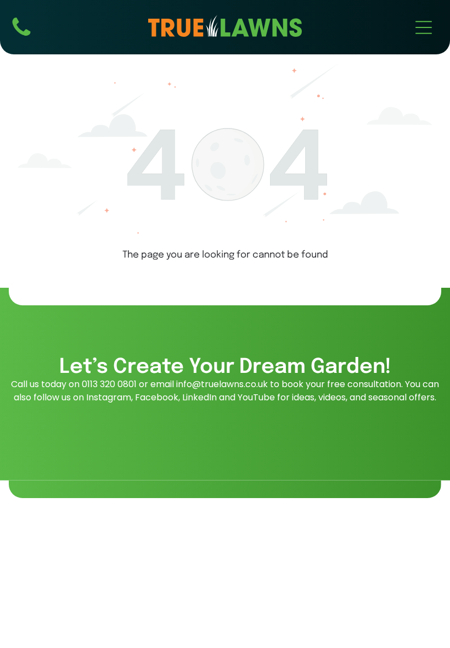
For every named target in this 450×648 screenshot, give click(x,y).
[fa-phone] (21, 36)
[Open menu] (423, 27)
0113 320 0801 (109, 384)
